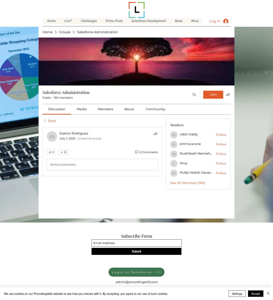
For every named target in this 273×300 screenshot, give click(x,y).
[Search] (194, 95)
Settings (237, 294)
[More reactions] (63, 152)
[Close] (268, 293)
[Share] (155, 133)
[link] (56, 109)
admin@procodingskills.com (137, 282)
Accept (255, 294)
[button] (148, 21)
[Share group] (228, 94)
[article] (102, 151)
